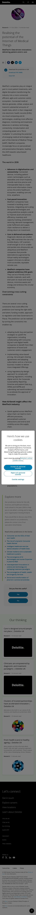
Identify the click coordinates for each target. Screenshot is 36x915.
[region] (18, 458)
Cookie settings (18, 479)
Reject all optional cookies (18, 474)
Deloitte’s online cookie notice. (22, 459)
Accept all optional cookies (18, 467)
